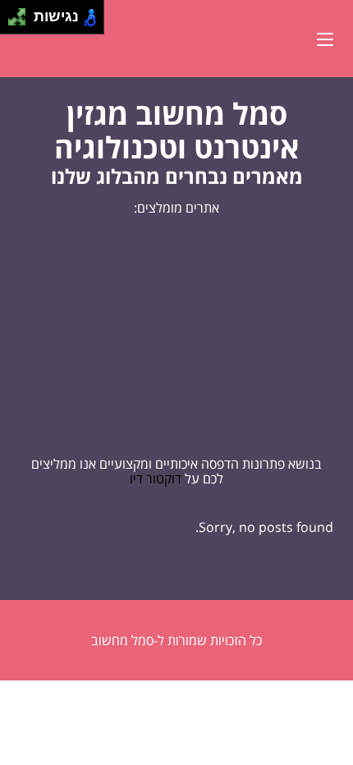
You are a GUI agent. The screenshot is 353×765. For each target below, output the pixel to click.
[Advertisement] (176, 336)
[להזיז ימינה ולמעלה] (21, 12)
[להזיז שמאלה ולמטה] (12, 21)
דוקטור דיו (155, 479)
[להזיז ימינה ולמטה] (21, 21)
